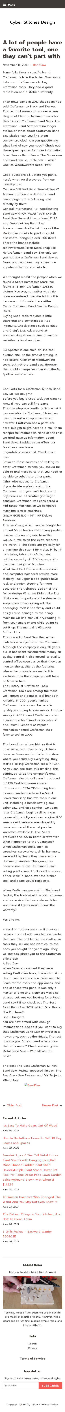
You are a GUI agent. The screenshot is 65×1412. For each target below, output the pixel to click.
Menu (11, 5)
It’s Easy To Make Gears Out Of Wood (30, 1125)
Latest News (32, 1265)
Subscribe (50, 1386)
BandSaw (39, 65)
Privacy (32, 1348)
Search (33, 1344)
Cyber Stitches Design (44, 1404)
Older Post (14, 1105)
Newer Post (50, 1105)
